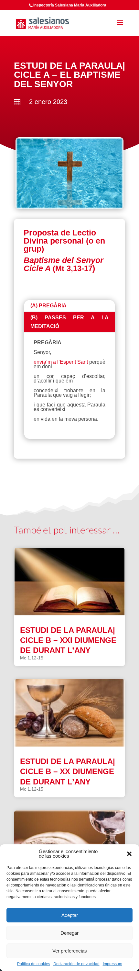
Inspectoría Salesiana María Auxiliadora (69, 5)
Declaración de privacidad (76, 964)
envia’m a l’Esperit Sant (61, 362)
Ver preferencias (69, 951)
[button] (129, 854)
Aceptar (69, 915)
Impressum (112, 964)
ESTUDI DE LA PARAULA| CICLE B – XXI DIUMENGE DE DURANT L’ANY (68, 640)
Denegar (69, 933)
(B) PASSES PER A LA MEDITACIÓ (69, 322)
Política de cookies (33, 964)
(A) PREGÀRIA (48, 305)
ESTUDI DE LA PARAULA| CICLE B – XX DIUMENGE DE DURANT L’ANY (67, 771)
